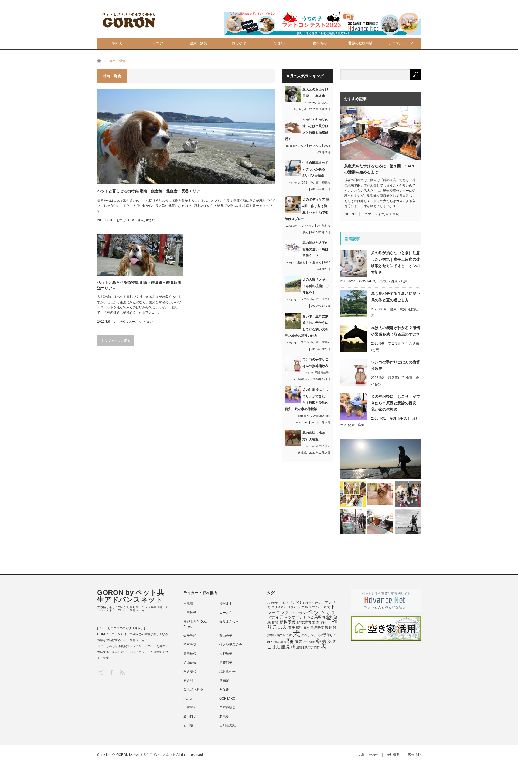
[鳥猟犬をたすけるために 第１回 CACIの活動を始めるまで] (380, 521)
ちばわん (308, 602)
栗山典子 (225, 636)
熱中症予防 (284, 635)
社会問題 (309, 641)
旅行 (299, 627)
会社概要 (393, 755)
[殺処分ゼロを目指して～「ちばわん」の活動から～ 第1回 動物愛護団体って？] (408, 494)
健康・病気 (198, 43)
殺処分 (330, 627)
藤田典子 (189, 716)
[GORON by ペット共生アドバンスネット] (129, 20)
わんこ (319, 602)
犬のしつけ (308, 635)
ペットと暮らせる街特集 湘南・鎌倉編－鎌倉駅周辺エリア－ (139, 285)
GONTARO (317, 415)
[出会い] (408, 521)
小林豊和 (189, 707)
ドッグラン (297, 613)
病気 (298, 642)
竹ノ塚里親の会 (230, 644)
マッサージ (293, 617)
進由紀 (301, 262)
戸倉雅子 (189, 680)
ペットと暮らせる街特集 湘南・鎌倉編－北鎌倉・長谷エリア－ (150, 191)
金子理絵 (392, 214)
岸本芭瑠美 (227, 707)
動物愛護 (288, 622)
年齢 (323, 622)
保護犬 (327, 617)
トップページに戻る (115, 341)
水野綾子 (225, 654)
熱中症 (271, 635)
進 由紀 (316, 262)
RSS (122, 672)
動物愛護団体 (308, 622)
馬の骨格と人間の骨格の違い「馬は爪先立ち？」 (315, 249)
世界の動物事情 (360, 43)
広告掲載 (414, 755)
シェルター (306, 607)
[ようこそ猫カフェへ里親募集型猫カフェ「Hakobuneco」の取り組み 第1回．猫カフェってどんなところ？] (380, 494)
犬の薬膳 (280, 641)
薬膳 (321, 641)
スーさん (137, 220)
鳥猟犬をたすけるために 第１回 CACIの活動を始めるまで (379, 169)
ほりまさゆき (229, 622)
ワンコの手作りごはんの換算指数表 (395, 365)
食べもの (320, 43)
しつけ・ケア (306, 225)
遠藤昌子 (225, 663)
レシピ (308, 617)
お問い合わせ (368, 755)
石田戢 (188, 725)
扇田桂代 (189, 654)
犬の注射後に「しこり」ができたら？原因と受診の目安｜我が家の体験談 (395, 403)
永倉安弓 (189, 671)
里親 (299, 647)
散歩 (291, 627)
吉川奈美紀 (227, 725)
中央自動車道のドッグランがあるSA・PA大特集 (315, 169)
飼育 (316, 647)
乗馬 (317, 617)
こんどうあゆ (193, 689)
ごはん (284, 603)
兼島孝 (224, 716)
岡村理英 (189, 644)
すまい (279, 43)
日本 (306, 627)
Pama (187, 698)
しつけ (158, 43)
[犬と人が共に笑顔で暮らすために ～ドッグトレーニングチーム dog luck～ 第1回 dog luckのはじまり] (380, 459)
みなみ (303, 109)
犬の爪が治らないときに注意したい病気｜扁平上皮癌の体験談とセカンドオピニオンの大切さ (395, 262)
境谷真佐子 (322, 372)
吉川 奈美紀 (323, 182)
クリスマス (278, 607)
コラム (292, 607)
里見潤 (188, 603)
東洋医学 (317, 627)
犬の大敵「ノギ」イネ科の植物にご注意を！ (315, 286)
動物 (275, 622)
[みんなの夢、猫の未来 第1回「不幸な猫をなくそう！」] (353, 521)
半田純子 (189, 613)
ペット (316, 611)
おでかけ (239, 43)
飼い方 (117, 43)
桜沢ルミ (225, 603)
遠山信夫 (189, 663)
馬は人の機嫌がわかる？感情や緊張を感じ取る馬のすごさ (395, 331)
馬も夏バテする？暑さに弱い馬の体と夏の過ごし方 (395, 296)
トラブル (303, 299)
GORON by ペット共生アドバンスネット (130, 596)
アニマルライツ (400, 43)
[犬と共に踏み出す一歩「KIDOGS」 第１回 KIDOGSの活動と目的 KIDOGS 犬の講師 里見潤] (353, 494)
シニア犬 (323, 607)
